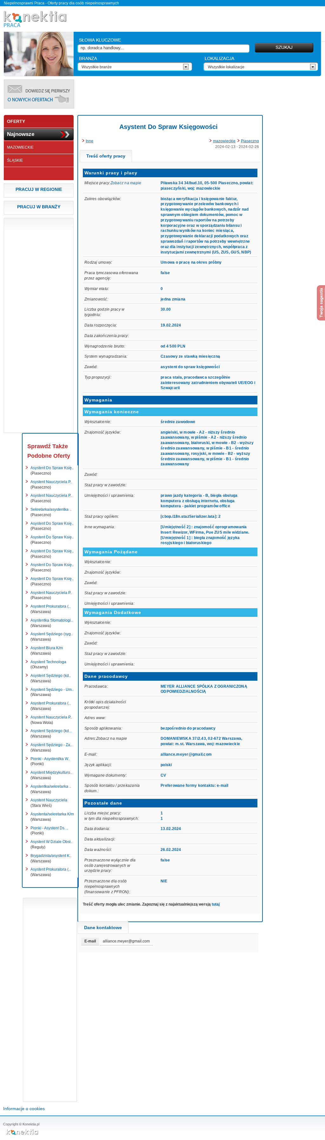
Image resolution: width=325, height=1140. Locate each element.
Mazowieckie (20, 147)
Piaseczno (250, 141)
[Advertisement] (199, 93)
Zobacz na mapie (126, 183)
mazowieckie (224, 141)
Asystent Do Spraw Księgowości (168, 126)
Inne (89, 141)
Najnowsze (20, 134)
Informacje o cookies (24, 1108)
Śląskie (15, 160)
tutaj (216, 904)
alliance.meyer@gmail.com (186, 754)
